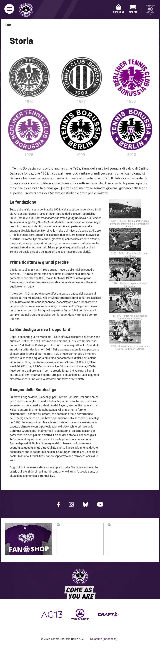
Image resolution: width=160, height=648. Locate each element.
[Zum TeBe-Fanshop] (28, 554)
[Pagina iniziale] (25, 9)
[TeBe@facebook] (58, 504)
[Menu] (9, 9)
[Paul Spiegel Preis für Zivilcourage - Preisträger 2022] (150, 10)
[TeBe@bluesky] (85, 504)
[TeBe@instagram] (71, 504)
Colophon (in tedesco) (103, 638)
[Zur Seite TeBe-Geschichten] (80, 554)
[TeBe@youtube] (100, 504)
